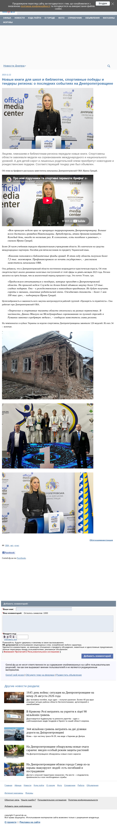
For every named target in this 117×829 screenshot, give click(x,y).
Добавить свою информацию (18, 806)
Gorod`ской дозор (15, 675)
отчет (16, 545)
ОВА (7, 545)
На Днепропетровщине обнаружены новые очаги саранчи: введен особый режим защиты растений (57, 748)
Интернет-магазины (14, 793)
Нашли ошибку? (28, 800)
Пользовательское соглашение (52, 800)
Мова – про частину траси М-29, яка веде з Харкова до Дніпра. (55, 736)
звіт (11, 545)
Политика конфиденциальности (83, 800)
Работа (81, 785)
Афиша (7, 18)
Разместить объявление (69, 675)
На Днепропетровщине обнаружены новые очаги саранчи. (53, 754)
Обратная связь (12, 800)
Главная (8, 785)
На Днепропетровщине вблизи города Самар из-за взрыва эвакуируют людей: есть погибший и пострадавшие (58, 768)
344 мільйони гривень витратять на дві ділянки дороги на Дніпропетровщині (56, 730)
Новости (20, 18)
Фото (61, 18)
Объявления (92, 18)
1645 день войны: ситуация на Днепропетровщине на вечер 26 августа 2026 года (60, 694)
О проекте (10, 822)
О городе (50, 18)
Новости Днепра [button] (14, 65)
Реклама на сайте (30, 822)
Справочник (75, 18)
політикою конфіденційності (35, 6)
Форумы (8, 22)
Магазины (109, 18)
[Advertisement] (58, 44)
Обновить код (10, 639)
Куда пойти (34, 18)
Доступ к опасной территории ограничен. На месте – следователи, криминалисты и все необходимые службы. (57, 776)
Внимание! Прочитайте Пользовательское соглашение (31, 652)
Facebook (21, 558)
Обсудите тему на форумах (40, 675)
